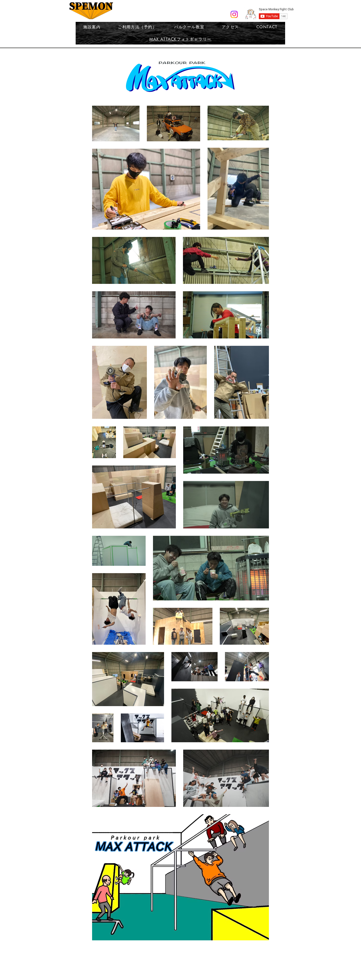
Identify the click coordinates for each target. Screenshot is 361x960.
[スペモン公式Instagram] (234, 14)
